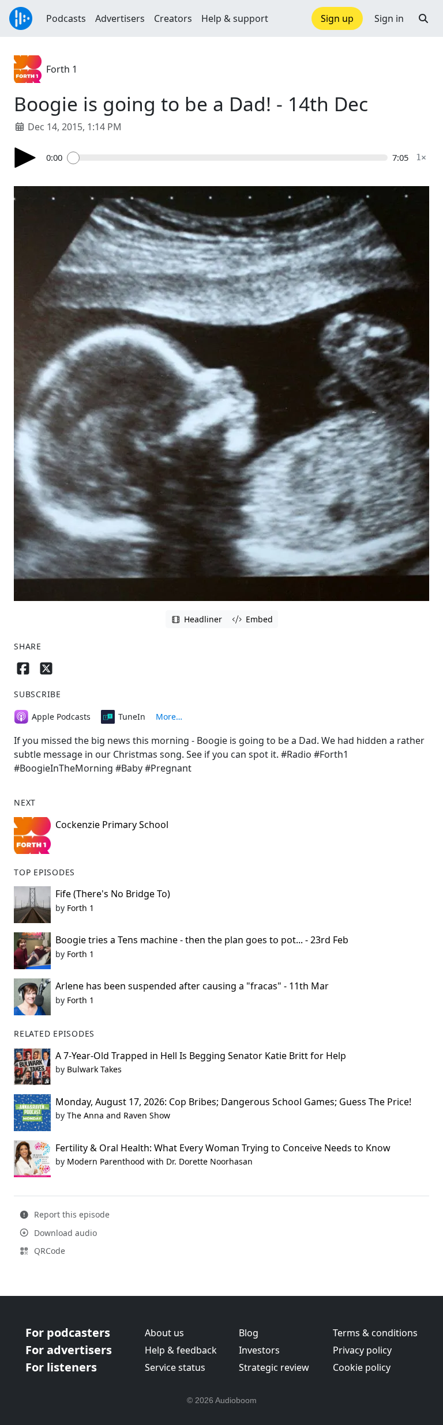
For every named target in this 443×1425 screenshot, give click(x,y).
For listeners (61, 1367)
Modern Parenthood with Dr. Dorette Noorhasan (160, 1161)
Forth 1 (61, 69)
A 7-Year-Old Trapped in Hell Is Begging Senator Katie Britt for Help (200, 1055)
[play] (25, 158)
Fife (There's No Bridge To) (112, 893)
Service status (175, 1367)
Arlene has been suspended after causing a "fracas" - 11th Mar (192, 986)
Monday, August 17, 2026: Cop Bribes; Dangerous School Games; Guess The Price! (233, 1101)
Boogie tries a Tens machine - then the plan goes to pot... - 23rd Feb (201, 939)
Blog (248, 1332)
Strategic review (274, 1367)
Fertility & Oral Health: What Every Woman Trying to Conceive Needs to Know (223, 1147)
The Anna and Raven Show (118, 1115)
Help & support (234, 18)
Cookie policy (362, 1367)
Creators (173, 18)
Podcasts (66, 18)
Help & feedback (181, 1350)
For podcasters (67, 1332)
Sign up (337, 18)
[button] (423, 18)
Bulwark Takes (94, 1069)
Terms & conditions (375, 1332)
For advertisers (68, 1350)
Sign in (389, 18)
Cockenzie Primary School (111, 824)
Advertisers (120, 18)
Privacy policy (362, 1350)
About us (164, 1332)
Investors (259, 1350)
